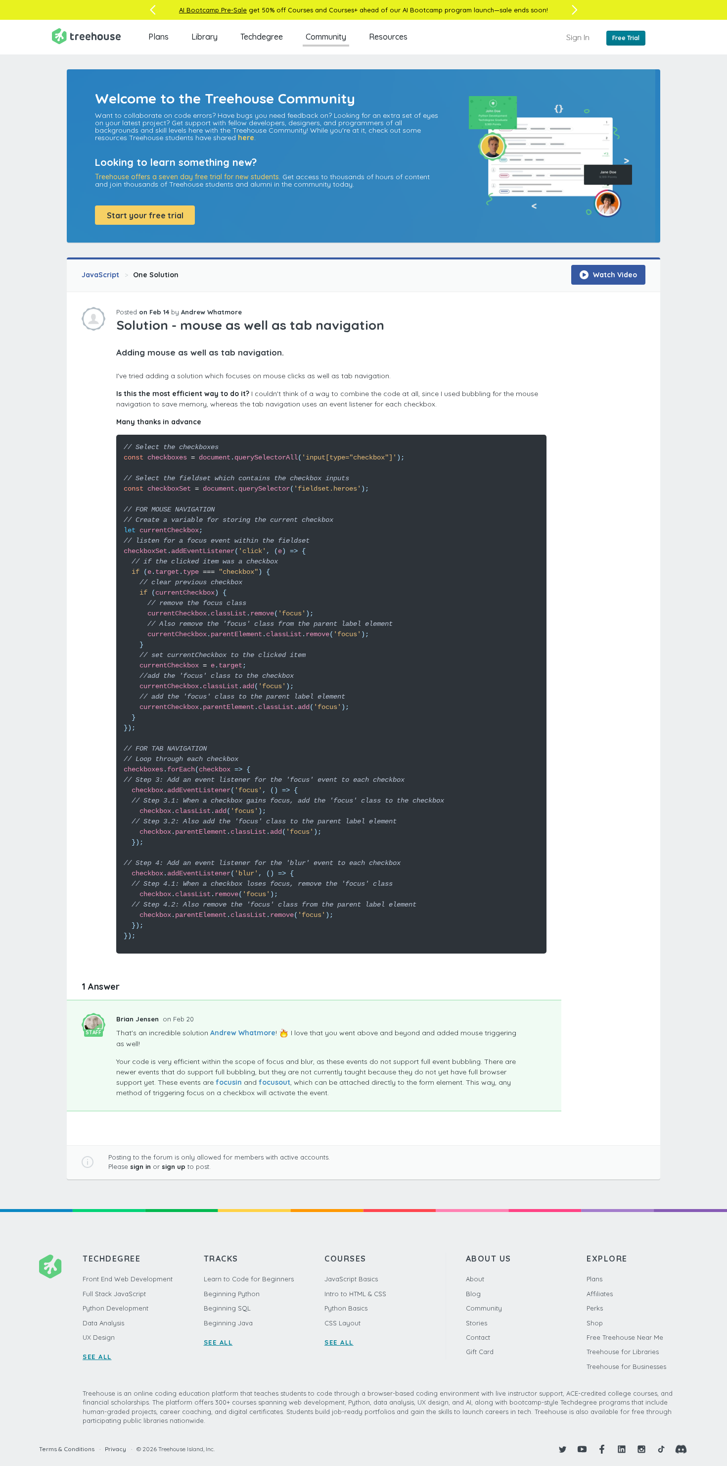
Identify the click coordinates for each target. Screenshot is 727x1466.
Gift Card (480, 1352)
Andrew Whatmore (211, 312)
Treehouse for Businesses (626, 1366)
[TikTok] (661, 1449)
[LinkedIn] (622, 1449)
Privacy (115, 1449)
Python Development (115, 1308)
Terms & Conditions (66, 1449)
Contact (478, 1337)
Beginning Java (228, 1323)
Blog (473, 1294)
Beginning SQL (227, 1308)
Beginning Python (232, 1294)
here (246, 137)
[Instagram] (641, 1449)
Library (204, 37)
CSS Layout (342, 1323)
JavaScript (100, 274)
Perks (595, 1308)
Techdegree (261, 37)
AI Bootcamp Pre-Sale (213, 10)
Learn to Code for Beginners (249, 1279)
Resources (388, 37)
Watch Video (614, 274)
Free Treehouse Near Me (625, 1337)
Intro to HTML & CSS (355, 1294)
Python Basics (345, 1308)
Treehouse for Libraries (623, 1352)
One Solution (156, 274)
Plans (158, 37)
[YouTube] (582, 1449)
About (475, 1279)
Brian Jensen (138, 1019)
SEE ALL (97, 1357)
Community (326, 37)
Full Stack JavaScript (114, 1294)
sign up (173, 1166)
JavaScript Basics (351, 1279)
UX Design (99, 1337)
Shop (595, 1323)
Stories (476, 1323)
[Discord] (681, 1449)
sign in (140, 1166)
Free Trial (625, 38)
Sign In (578, 37)
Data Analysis (103, 1323)
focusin (229, 1082)
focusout (274, 1082)
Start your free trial (145, 215)
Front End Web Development (128, 1279)
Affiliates (600, 1294)
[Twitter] (562, 1449)
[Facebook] (602, 1449)
